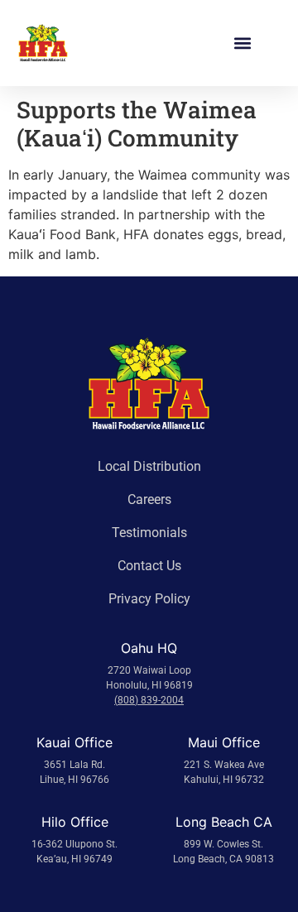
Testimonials (149, 532)
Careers (149, 499)
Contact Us (149, 566)
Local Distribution (149, 466)
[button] (242, 43)
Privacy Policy (149, 599)
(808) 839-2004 (149, 700)
